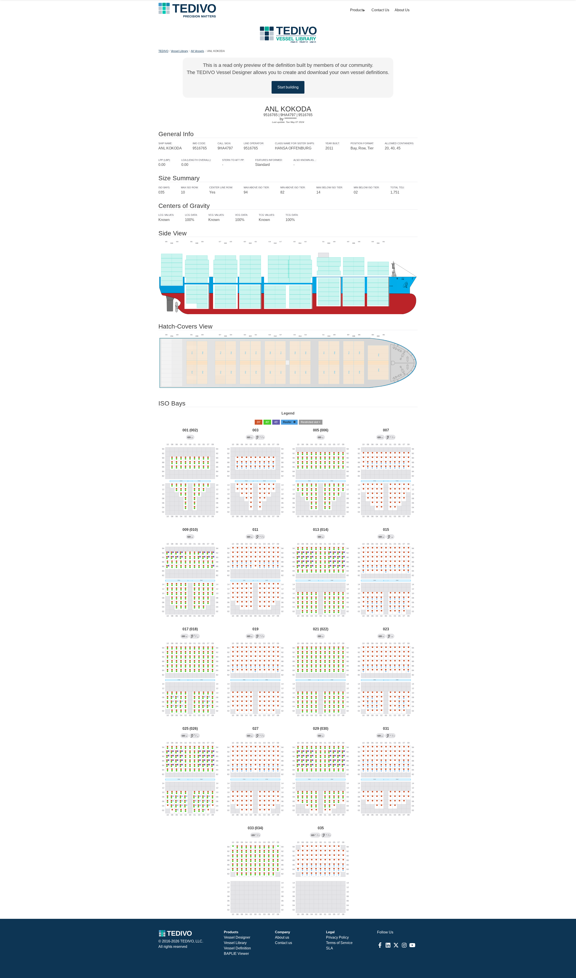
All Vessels (197, 51)
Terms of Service (339, 943)
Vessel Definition (237, 948)
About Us (402, 10)
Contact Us (380, 10)
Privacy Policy (337, 937)
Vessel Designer (237, 937)
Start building (288, 87)
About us (282, 937)
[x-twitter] (396, 945)
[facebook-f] (379, 945)
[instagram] (404, 945)
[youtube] (412, 945)
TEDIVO (163, 51)
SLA (329, 948)
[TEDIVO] (187, 10)
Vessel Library (179, 51)
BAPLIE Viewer (236, 953)
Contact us (283, 943)
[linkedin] (388, 945)
